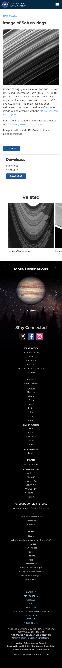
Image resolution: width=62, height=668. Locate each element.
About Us (31, 592)
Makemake (31, 437)
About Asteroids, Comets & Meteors (31, 508)
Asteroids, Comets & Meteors (31, 504)
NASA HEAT (31, 580)
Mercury (31, 392)
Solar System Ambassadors (31, 572)
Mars (31, 404)
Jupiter (31, 310)
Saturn (31, 412)
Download (16, 176)
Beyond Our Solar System (31, 369)
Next (55, 293)
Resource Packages (31, 576)
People (31, 552)
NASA (4, 4)
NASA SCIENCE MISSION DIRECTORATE (31, 612)
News (31, 536)
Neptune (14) (31, 493)
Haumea (31, 441)
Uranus (31, 416)
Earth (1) (31, 473)
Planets (30, 379)
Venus (31, 396)
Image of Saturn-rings (19, 251)
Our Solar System (31, 353)
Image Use (31, 608)
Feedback (31, 600)
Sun (31, 357)
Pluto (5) (31, 497)
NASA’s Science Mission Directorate (31, 638)
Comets (31, 525)
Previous (6, 293)
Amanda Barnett (38, 643)
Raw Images (10, 16)
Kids (31, 560)
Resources (31, 544)
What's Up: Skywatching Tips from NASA (31, 540)
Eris (31, 444)
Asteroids (31, 521)
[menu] (57, 4)
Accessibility (31, 623)
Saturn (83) (31, 485)
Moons (31, 460)
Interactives (31, 564)
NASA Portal (31, 615)
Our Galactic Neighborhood (16, 11)
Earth (31, 400)
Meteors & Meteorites (31, 517)
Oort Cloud (31, 364)
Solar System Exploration (16, 4)
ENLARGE (11, 148)
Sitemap (31, 619)
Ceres (31, 433)
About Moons (31, 464)
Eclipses (31, 372)
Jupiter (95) (31, 481)
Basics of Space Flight (31, 568)
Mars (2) (31, 477)
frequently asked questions (23, 124)
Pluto (31, 429)
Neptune (31, 420)
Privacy (31, 604)
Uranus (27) (31, 489)
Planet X (31, 453)
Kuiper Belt (31, 361)
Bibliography (31, 596)
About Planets (31, 384)
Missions (31, 556)
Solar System (31, 348)
